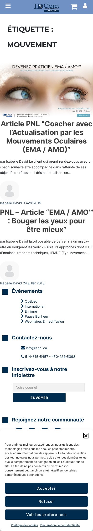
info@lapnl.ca (36, 348)
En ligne (30, 311)
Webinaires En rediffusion (44, 321)
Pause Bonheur (36, 316)
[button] (85, 435)
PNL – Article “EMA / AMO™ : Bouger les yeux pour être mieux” (46, 221)
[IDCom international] (46, 7)
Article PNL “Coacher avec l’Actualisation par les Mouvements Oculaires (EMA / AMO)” (47, 136)
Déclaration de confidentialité (60, 525)
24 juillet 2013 (34, 283)
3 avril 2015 (32, 203)
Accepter (46, 488)
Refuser (46, 501)
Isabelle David (11, 203)
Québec (30, 301)
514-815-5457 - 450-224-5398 (49, 356)
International (34, 306)
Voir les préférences (46, 514)
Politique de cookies (24, 525)
